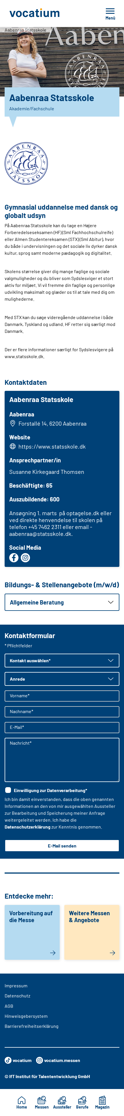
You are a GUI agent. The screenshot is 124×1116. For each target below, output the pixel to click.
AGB (9, 1006)
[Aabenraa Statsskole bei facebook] (13, 557)
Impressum (16, 985)
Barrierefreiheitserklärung (32, 1026)
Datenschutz (17, 995)
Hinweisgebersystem (26, 1016)
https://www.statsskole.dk (52, 446)
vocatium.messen (62, 1060)
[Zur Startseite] (47, 13)
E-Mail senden (62, 845)
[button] (62, 602)
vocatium (22, 1060)
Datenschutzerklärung (27, 826)
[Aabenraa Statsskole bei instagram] (25, 557)
